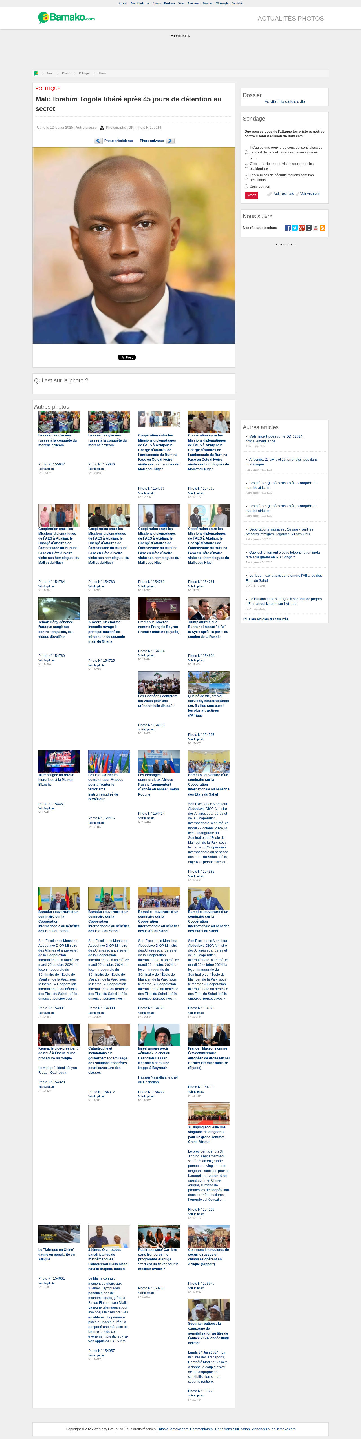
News (181, 3)
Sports (157, 3)
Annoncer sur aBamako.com (274, 1429)
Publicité (237, 3)
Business (169, 3)
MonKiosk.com (140, 3)
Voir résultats (283, 194)
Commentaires (201, 1429)
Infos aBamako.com (173, 1429)
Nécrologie (222, 3)
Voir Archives (310, 194)
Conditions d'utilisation (232, 1429)
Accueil (123, 3)
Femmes (207, 3)
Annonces (193, 3)
